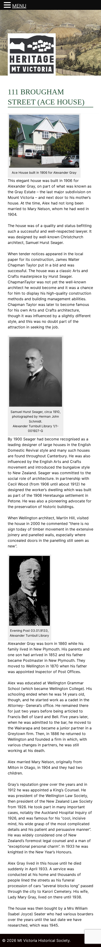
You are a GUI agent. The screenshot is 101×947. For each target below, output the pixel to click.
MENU (19, 6)
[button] (8, 5)
